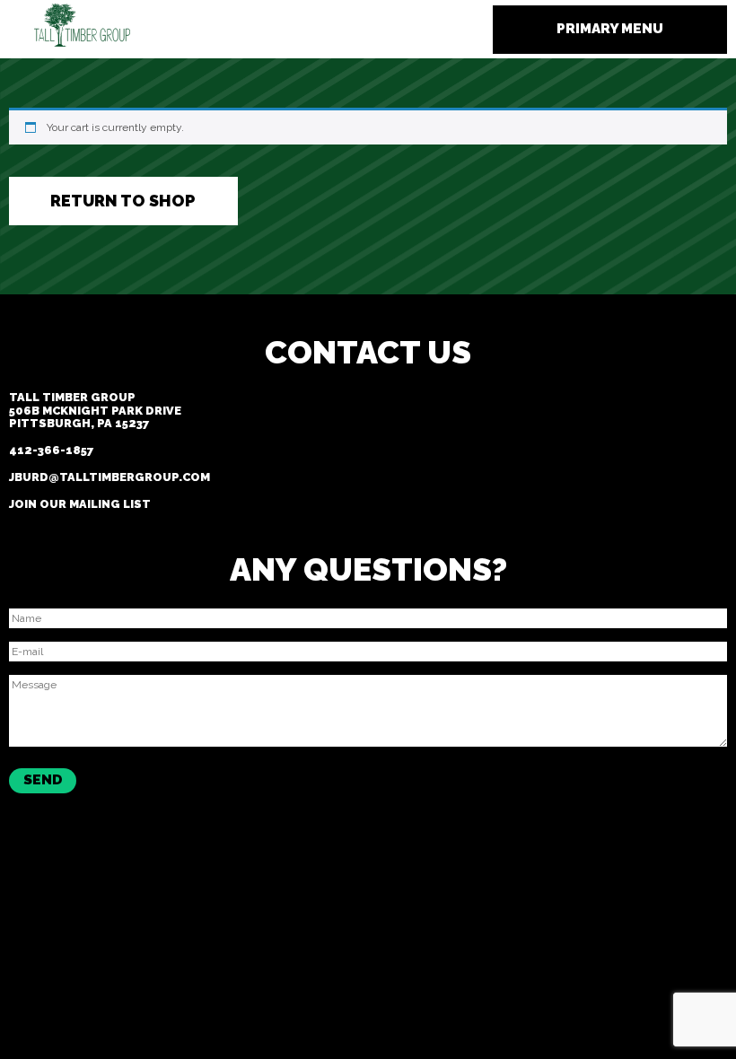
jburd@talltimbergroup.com (109, 477)
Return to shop (123, 200)
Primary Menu (609, 29)
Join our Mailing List (80, 504)
